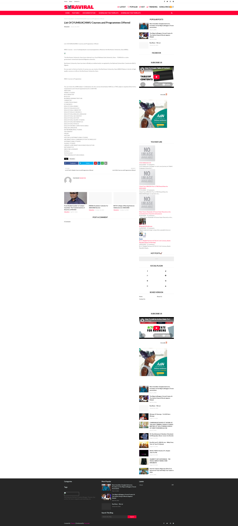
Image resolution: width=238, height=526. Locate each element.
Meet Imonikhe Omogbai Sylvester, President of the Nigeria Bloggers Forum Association (162, 25)
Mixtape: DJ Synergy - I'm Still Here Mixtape (160, 415)
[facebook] (164, 1)
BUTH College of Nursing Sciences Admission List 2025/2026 (124, 206)
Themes (73, 523)
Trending (153, 7)
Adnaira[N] (162, 94)
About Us (159, 296)
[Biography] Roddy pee (145, 226)
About (70, 1)
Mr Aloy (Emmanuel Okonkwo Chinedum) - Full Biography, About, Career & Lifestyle (162, 435)
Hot (143, 7)
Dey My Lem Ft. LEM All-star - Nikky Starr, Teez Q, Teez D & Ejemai (162, 443)
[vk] (165, 281)
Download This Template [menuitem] (109, 13)
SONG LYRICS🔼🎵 (166, 7)
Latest (123, 7)
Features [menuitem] (75, 13)
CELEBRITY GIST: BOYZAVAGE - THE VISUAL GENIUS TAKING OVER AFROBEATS (160, 460)
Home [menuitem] (67, 13)
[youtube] (165, 286)
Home (65, 1)
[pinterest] (173, 1)
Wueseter (67, 26)
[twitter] (167, 1)
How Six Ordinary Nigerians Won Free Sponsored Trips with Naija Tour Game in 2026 (162, 470)
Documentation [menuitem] (89, 13)
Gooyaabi (87, 523)
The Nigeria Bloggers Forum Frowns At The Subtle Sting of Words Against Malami (161, 35)
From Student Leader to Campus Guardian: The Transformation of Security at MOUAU (74, 207)
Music (156, 485)
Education (70, 18)
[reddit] (165, 275)
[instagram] (170, 1)
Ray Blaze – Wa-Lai (155, 43)
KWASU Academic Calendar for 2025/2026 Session (98, 206)
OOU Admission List (145, 162)
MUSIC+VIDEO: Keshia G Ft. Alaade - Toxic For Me (160, 451)
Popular (134, 7)
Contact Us (76, 1)
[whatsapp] (147, 275)
